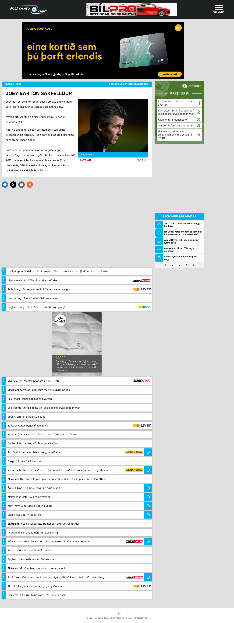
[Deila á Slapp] (30, 184)
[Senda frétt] (21, 184)
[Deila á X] (13, 184)
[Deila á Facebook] (5, 184)
